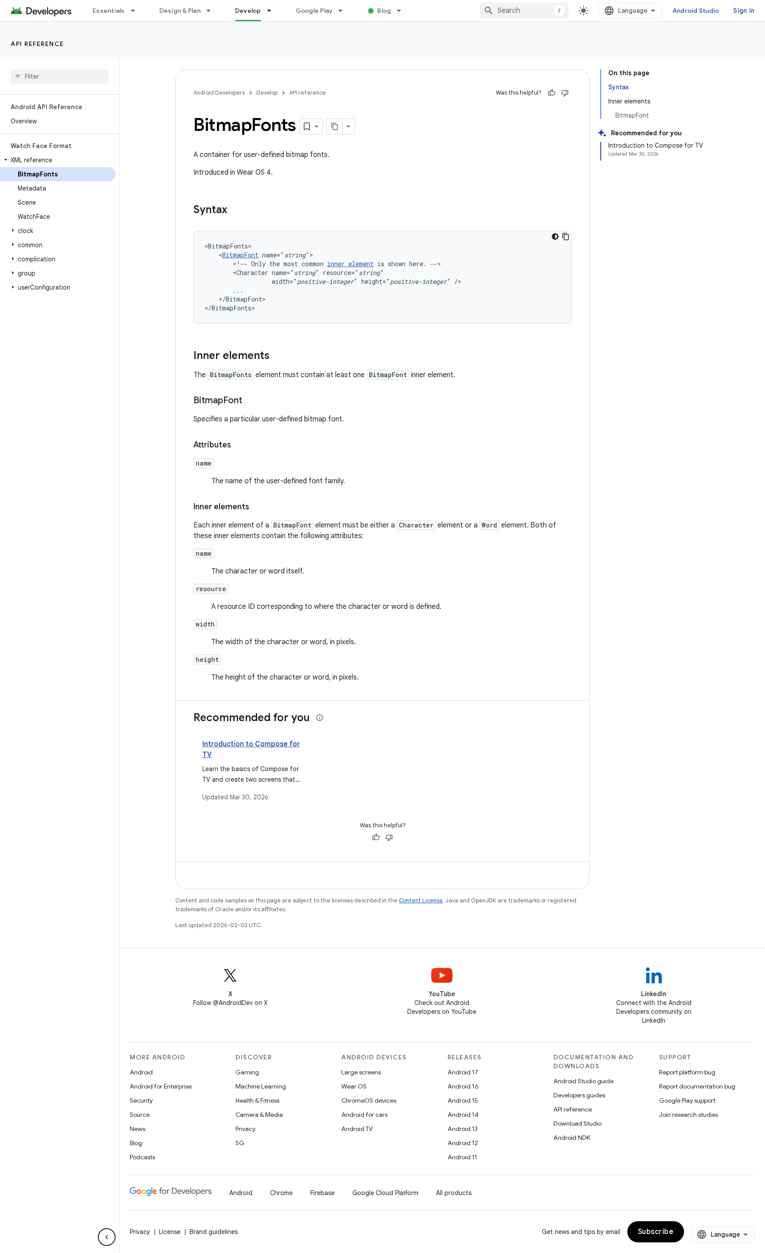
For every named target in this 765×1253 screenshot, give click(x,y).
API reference (37, 44)
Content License (421, 900)
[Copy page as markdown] (335, 126)
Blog (384, 11)
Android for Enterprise (161, 1086)
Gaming (247, 1072)
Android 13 (463, 1129)
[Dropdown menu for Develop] (273, 10)
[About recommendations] (320, 718)
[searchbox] (59, 76)
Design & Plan (180, 11)
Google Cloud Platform (385, 1193)
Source (140, 1115)
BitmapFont (240, 255)
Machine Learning (261, 1086)
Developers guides (579, 1095)
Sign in (743, 11)
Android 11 (462, 1157)
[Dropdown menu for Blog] (403, 10)
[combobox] (524, 11)
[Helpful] (551, 92)
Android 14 (463, 1115)
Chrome (281, 1193)
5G (240, 1143)
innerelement (350, 264)
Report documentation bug (697, 1086)
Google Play (314, 11)
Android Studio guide (583, 1081)
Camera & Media (259, 1115)
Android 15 (463, 1100)
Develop (248, 11)
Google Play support (687, 1100)
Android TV (357, 1129)
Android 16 (463, 1086)
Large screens (361, 1072)
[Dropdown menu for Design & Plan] (212, 10)
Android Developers (219, 92)
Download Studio (577, 1123)
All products (453, 1193)
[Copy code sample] (565, 236)
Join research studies (688, 1115)
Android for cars (364, 1115)
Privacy (245, 1129)
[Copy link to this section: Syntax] (236, 210)
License (170, 1231)
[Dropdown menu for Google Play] (344, 10)
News (137, 1129)
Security (141, 1100)
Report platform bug (687, 1072)
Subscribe (656, 1231)
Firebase (322, 1193)
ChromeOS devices (368, 1100)
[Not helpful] (565, 92)
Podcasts (142, 1157)
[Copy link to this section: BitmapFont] (251, 401)
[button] (58, 160)
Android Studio (695, 11)
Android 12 (463, 1143)
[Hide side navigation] (107, 1237)
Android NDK (571, 1138)
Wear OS (354, 1086)
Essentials (109, 11)
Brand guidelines (213, 1231)
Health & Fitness (257, 1100)
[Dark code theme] (555, 236)
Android (141, 1072)
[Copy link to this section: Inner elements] (278, 356)
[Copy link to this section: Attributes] (240, 445)
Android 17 (463, 1072)
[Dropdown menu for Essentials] (137, 10)
